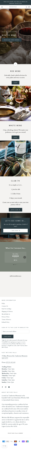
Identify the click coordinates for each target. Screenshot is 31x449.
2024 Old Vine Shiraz (11, 40)
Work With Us (6, 314)
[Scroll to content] (15, 64)
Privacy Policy (5, 317)
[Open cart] (29, 7)
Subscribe (7, 336)
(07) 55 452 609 (10, 362)
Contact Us (5, 306)
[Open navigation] (2, 7)
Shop (15, 82)
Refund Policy (5, 322)
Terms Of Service (6, 319)
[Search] (26, 7)
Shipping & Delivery (7, 311)
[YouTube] (9, 387)
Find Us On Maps (6, 309)
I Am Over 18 (15, 230)
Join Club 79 (15, 209)
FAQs (3, 303)
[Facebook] (2, 387)
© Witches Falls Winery (15, 433)
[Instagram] (5, 387)
